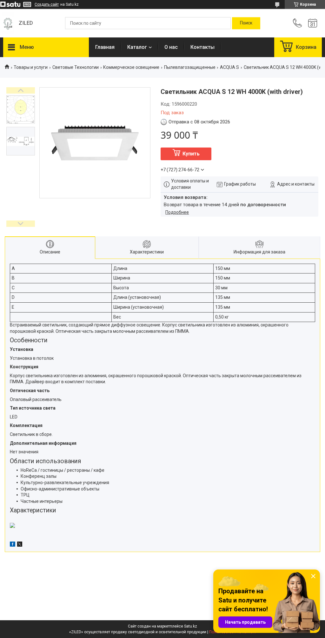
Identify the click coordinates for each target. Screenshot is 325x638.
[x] (19, 545)
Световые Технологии (75, 67)
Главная (105, 47)
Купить (191, 154)
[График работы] (312, 23)
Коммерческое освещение (131, 67)
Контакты (202, 47)
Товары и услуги (31, 67)
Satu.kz (190, 626)
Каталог (137, 47)
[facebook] (12, 545)
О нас (171, 47)
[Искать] (246, 23)
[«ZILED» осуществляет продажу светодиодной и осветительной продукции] (8, 23)
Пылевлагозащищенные (190, 67)
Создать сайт (47, 4)
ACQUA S (229, 67)
